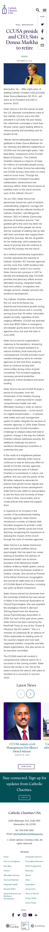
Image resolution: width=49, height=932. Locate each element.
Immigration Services (33, 857)
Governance (30, 889)
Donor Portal (30, 903)
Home (6, 857)
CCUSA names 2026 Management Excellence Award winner (22, 747)
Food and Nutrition (11, 880)
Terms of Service (32, 894)
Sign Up (24, 798)
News (18, 25)
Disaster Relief (9, 889)
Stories (28, 875)
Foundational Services (34, 861)
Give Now (7, 866)
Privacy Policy (30, 898)
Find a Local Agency (12, 861)
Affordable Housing (11, 875)
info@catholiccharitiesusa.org (28, 834)
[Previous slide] (21, 694)
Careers (7, 871)
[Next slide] (30, 694)
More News (26, 767)
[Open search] (37, 10)
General (24, 56)
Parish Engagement (33, 866)
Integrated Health (11, 884)
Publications (30, 884)
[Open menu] (44, 10)
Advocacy (29, 871)
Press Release (27, 25)
